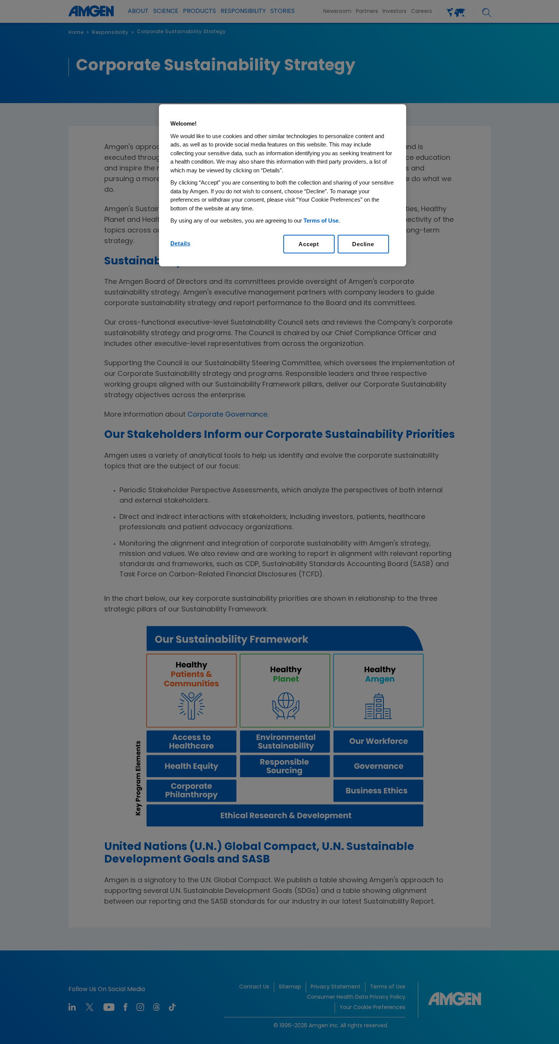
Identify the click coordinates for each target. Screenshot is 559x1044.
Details (180, 243)
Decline (363, 244)
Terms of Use (320, 220)
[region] (282, 185)
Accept (309, 244)
